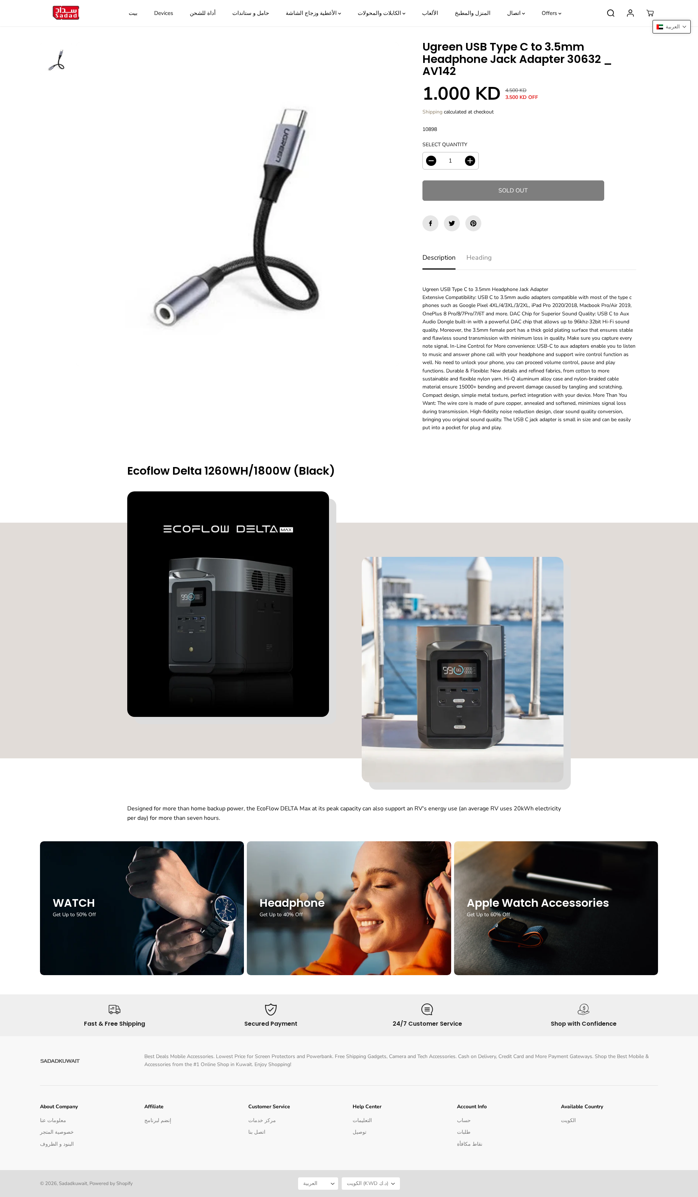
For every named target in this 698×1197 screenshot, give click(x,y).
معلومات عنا (53, 1120)
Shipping (432, 111)
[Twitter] (452, 223)
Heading (479, 257)
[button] (671, 26)
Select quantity (444, 144)
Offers (550, 13)
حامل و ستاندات (250, 13)
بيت (133, 13)
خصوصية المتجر (57, 1132)
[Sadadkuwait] (65, 13)
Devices (163, 13)
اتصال (514, 13)
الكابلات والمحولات (380, 13)
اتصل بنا (256, 1132)
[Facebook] (430, 223)
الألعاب (430, 13)
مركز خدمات (262, 1120)
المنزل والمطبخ (472, 13)
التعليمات (362, 1120)
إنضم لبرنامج (157, 1120)
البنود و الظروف (57, 1144)
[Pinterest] (473, 223)
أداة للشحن (203, 13)
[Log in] (630, 13)
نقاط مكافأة (469, 1144)
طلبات (463, 1132)
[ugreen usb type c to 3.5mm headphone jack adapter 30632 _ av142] (237, 204)
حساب (464, 1120)
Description (439, 257)
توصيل (359, 1132)
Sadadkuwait (73, 1183)
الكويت (568, 1120)
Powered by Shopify (111, 1183)
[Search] (611, 13)
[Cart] (650, 13)
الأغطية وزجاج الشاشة (312, 13)
